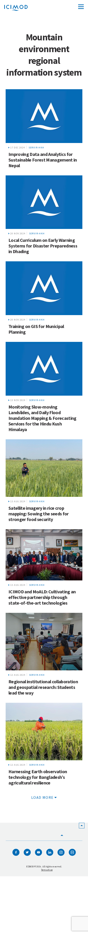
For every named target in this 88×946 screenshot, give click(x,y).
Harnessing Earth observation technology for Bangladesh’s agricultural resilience (37, 777)
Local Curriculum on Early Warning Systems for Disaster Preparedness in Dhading (42, 245)
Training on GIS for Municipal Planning (36, 329)
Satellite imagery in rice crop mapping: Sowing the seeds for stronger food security (38, 513)
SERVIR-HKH (36, 147)
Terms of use (47, 869)
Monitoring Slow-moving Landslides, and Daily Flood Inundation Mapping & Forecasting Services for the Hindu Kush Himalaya (42, 418)
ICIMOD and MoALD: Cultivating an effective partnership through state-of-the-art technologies (42, 597)
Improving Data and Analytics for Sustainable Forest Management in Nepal (42, 159)
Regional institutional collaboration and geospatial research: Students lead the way (43, 687)
